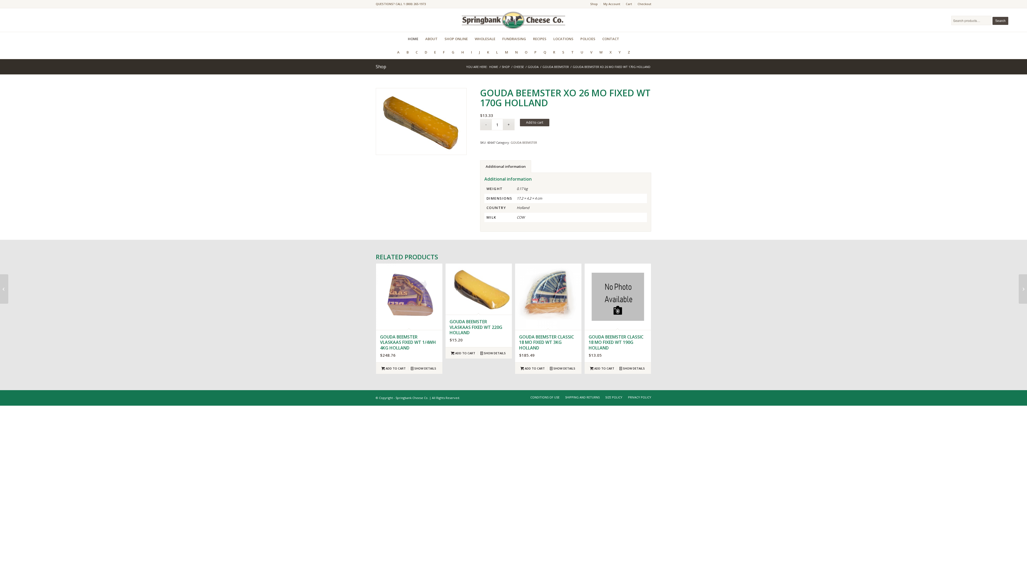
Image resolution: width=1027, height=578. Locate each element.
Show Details (424, 368)
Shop (594, 4)
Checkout (644, 4)
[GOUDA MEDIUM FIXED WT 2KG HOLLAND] (4, 289)
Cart (629, 4)
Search (1000, 21)
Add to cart (534, 122)
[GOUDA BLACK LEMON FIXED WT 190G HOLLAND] (1023, 289)
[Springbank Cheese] (421, 121)
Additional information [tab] (506, 166)
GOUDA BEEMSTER (524, 142)
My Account (611, 4)
